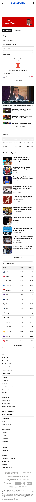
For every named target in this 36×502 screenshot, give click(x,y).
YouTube (4, 432)
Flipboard (5, 451)
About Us (5, 381)
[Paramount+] (8, 483)
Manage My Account (8, 458)
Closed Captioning (8, 411)
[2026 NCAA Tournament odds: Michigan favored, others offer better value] (7, 240)
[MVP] (29, 483)
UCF (7, 304)
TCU (7, 295)
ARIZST (8, 322)
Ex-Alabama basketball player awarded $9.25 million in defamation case (22, 198)
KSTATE (8, 336)
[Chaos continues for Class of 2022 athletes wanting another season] (7, 170)
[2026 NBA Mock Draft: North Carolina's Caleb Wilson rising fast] (7, 250)
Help (3, 422)
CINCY (8, 313)
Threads (4, 448)
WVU (7, 308)
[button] (2, 3)
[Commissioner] (20, 483)
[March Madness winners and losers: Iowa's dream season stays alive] (7, 220)
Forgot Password (7, 467)
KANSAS (8, 285)
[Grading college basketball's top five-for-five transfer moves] (7, 180)
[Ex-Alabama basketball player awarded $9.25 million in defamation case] (7, 200)
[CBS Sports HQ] (26, 473)
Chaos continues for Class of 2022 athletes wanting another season (22, 168)
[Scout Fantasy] (13, 487)
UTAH (7, 341)
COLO (7, 318)
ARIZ (7, 272)
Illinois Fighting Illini (17, 70)
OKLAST (8, 327)
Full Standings (18, 345)
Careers (4, 384)
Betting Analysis (7, 367)
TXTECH (8, 290)
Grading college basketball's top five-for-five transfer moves (23, 177)
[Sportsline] (24, 479)
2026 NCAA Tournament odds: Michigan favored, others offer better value (23, 238)
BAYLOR (8, 331)
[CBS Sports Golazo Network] (18, 476)
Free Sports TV (6, 364)
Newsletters (5, 461)
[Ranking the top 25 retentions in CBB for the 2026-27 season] (7, 211)
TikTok (4, 435)
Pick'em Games (6, 358)
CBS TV (4, 393)
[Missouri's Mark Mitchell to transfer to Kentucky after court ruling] (7, 161)
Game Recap (18, 80)
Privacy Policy (6, 403)
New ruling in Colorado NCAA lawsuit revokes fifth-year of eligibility (22, 188)
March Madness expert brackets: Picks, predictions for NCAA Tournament (22, 228)
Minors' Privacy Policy (8, 406)
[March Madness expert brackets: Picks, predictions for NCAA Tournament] (7, 230)
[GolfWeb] (23, 487)
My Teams (5, 464)
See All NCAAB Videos (18, 127)
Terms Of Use (6, 400)
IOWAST (8, 281)
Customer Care (6, 425)
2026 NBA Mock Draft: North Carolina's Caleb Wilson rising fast (22, 248)
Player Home (7, 30)
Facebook (5, 441)
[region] (18, 95)
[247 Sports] (12, 479)
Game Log (17, 30)
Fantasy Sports (6, 361)
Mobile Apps (6, 373)
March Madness (7, 370)
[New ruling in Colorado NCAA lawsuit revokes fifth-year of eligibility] (7, 190)
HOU (7, 276)
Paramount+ (5, 390)
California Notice (7, 414)
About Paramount (7, 387)
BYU (7, 299)
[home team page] (18, 65)
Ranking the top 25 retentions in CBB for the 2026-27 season (22, 208)
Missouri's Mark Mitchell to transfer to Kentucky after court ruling (21, 159)
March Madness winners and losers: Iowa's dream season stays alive (22, 218)
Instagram (5, 438)
